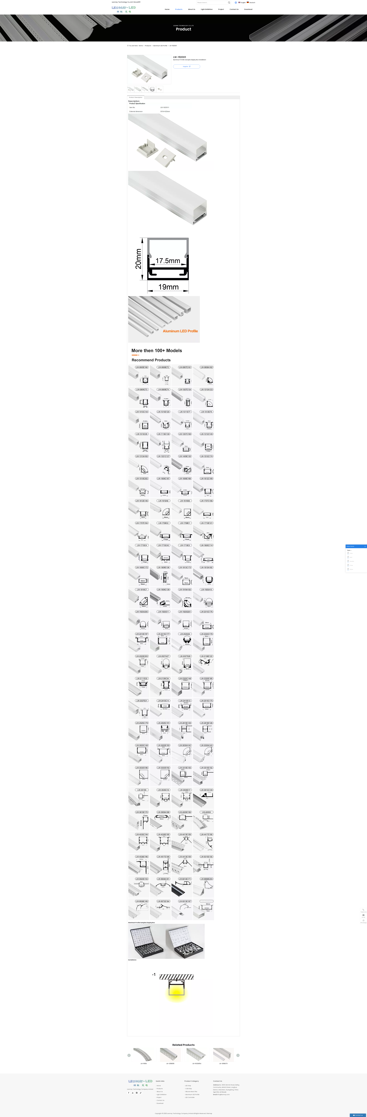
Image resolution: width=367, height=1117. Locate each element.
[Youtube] (132, 1092)
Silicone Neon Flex (191, 1092)
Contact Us (160, 1100)
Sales (348, 550)
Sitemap (209, 1113)
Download (160, 1103)
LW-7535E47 (144, 1064)
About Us (160, 1092)
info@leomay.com (223, 1094)
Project (159, 1097)
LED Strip (188, 1086)
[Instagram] (136, 1092)
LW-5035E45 (197, 1064)
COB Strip (188, 1089)
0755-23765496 (221, 1092)
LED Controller (190, 1097)
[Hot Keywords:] (229, 2)
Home (159, 1086)
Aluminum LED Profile (192, 1094)
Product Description (135, 97)
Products (160, 1089)
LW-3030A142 (223, 1064)
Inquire (185, 66)
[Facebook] (128, 1092)
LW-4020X (170, 1064)
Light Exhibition (161, 1094)
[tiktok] (140, 1092)
